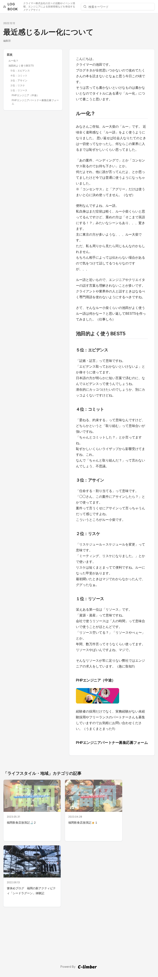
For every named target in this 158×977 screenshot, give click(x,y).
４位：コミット (18, 75)
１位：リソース (18, 90)
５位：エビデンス (20, 70)
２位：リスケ (17, 85)
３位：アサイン (18, 80)
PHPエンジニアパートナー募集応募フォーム (35, 102)
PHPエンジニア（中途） (25, 95)
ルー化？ (13, 60)
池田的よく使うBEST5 (21, 65)
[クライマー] (87, 967)
